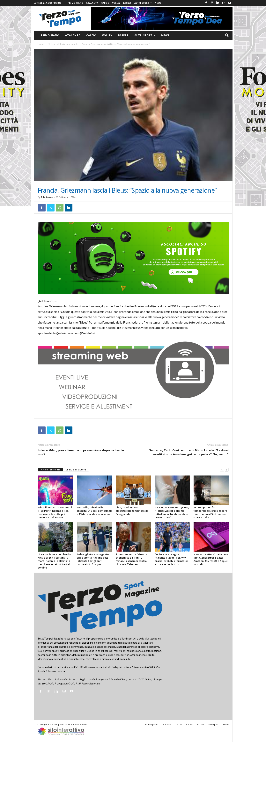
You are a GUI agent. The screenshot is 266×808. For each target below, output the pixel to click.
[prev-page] (222, 470)
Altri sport (141, 2)
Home (41, 44)
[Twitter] (51, 207)
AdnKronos (47, 197)
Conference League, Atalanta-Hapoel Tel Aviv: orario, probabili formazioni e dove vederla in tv (172, 559)
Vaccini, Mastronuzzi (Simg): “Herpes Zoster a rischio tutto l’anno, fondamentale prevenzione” (172, 512)
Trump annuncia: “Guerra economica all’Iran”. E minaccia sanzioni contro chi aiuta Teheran (131, 559)
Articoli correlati (50, 469)
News (158, 2)
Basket (127, 2)
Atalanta (92, 2)
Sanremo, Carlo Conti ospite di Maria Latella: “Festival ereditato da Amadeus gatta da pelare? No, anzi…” (188, 452)
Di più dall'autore (76, 469)
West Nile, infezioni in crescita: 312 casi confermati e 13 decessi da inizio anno (94, 511)
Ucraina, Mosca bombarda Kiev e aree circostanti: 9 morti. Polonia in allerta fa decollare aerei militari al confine (54, 561)
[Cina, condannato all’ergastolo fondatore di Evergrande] (133, 490)
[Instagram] (212, 3)
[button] (226, 35)
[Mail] (223, 3)
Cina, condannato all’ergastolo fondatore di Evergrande (132, 511)
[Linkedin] (218, 3)
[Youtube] (229, 3)
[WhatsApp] (59, 207)
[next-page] (227, 470)
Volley (116, 2)
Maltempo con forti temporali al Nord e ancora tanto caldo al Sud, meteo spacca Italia (210, 512)
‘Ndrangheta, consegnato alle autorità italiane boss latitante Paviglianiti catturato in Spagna (93, 559)
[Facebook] (206, 3)
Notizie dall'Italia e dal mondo (63, 44)
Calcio (105, 2)
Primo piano (75, 2)
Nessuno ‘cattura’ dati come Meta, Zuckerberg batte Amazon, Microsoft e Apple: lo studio (211, 559)
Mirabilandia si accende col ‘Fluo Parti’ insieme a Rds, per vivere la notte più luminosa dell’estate (55, 512)
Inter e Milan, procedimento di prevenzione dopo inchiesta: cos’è (81, 452)
